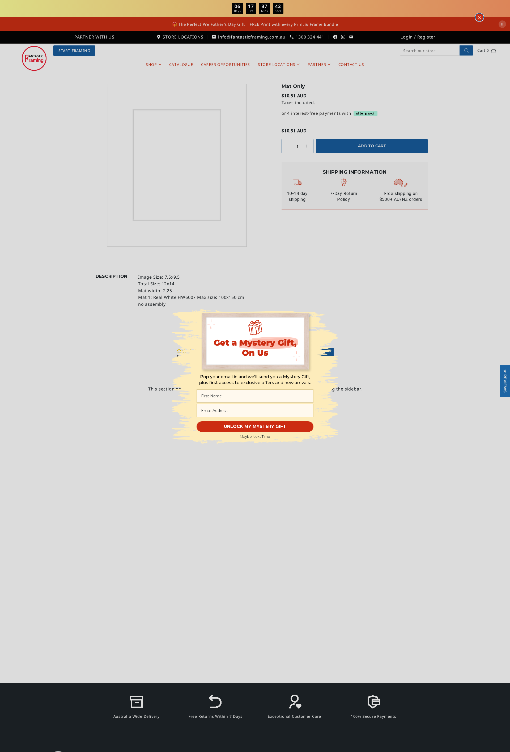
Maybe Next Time (255, 436)
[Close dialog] (479, 17)
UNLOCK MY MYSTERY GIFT (255, 426)
